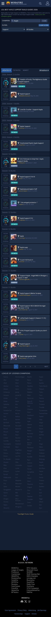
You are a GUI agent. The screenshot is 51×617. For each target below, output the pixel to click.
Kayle (17, 432)
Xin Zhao (42, 468)
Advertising (32, 610)
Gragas (6, 499)
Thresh (41, 401)
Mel (16, 493)
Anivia (6, 398)
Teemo (41, 398)
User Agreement (10, 610)
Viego (41, 444)
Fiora (5, 480)
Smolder (30, 499)
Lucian (17, 471)
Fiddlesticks (7, 477)
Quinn (29, 427)
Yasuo (41, 471)
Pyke (28, 421)
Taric (40, 395)
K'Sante (17, 410)
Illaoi (17, 383)
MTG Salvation (32, 568)
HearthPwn (30, 582)
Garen (6, 493)
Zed (40, 493)
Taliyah (41, 389)
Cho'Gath (7, 447)
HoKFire (29, 592)
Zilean (41, 502)
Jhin (16, 404)
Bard (5, 419)
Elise (5, 468)
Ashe (5, 407)
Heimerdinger (20, 377)
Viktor (41, 447)
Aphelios (6, 404)
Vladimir (42, 450)
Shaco (29, 478)
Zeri (40, 496)
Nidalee (29, 392)
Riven (29, 454)
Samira (29, 463)
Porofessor (15, 572)
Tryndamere (43, 410)
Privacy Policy (22, 610)
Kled (16, 447)
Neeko (29, 389)
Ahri (5, 380)
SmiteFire (14, 580)
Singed (29, 487)
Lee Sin (17, 456)
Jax (16, 398)
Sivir (28, 493)
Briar (5, 435)
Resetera (14, 584)
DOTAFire (14, 582)
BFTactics (14, 592)
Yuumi (41, 484)
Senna (29, 469)
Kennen (17, 438)
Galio (5, 486)
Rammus (30, 434)
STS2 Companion (33, 588)
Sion (28, 490)
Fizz (5, 484)
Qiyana (29, 424)
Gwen (5, 505)
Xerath (41, 465)
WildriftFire (15, 576)
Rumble (29, 457)
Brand (6, 429)
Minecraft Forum (32, 570)
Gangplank (7, 490)
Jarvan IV (18, 395)
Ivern (17, 389)
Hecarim (6, 508)
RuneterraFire (16, 578)
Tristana (42, 404)
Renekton (30, 448)
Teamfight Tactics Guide (26, 514)
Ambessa (7, 392)
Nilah (29, 395)
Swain (41, 377)
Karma (17, 419)
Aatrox (6, 377)
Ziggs (41, 499)
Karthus (18, 423)
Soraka (29, 506)
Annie (5, 401)
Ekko (5, 465)
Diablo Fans (31, 584)
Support (27, 614)
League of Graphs (17, 570)
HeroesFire (15, 590)
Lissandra (18, 465)
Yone (40, 474)
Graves (6, 502)
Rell (28, 440)
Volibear (42, 453)
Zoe (40, 505)
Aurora (6, 413)
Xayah (41, 462)
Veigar (41, 432)
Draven (6, 462)
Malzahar (18, 484)
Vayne (41, 429)
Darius (6, 453)
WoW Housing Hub (33, 574)
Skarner (29, 496)
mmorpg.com (31, 578)
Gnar (5, 496)
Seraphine (30, 472)
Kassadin (18, 426)
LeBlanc (18, 453)
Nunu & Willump (30, 402)
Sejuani (29, 466)
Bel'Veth (6, 423)
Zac (40, 490)
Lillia (16, 462)
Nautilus (30, 386)
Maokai (17, 486)
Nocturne (30, 398)
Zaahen (41, 486)
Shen (29, 481)
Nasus (29, 383)
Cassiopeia (7, 444)
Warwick (42, 456)
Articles (34, 614)
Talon (41, 392)
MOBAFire (15, 568)
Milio (17, 496)
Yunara (41, 480)
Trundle (41, 407)
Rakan (29, 431)
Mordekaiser (19, 504)
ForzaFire (14, 588)
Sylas (41, 380)
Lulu (16, 474)
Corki (5, 450)
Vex (40, 438)
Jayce (17, 401)
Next (46, 367)
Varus (41, 426)
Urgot (41, 423)
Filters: (4, 25)
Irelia (17, 386)
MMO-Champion (32, 576)
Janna (17, 392)
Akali (5, 383)
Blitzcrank (7, 426)
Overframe (30, 586)
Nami (29, 380)
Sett (28, 475)
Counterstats (15, 574)
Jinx (16, 407)
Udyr (40, 419)
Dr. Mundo (7, 459)
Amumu (6, 395)
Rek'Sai (29, 437)
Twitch (41, 416)
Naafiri (29, 377)
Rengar (29, 451)
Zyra (40, 508)
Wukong (41, 459)
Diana (5, 456)
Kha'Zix (17, 441)
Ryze (28, 460)
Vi (39, 441)
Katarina (18, 429)
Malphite (18, 480)
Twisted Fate (43, 413)
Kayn (17, 435)
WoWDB (29, 572)
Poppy (29, 418)
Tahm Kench (43, 386)
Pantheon (30, 415)
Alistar (6, 389)
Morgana (18, 507)
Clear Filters (43, 25)
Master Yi (18, 490)
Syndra (41, 383)
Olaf (28, 406)
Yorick (41, 477)
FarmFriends (15, 586)
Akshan (6, 386)
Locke (17, 468)
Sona (29, 502)
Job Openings (42, 610)
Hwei (17, 380)
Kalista (17, 416)
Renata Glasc (29, 444)
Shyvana (30, 484)
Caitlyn (6, 438)
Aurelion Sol (8, 410)
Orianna (30, 409)
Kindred (18, 444)
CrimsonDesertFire (33, 590)
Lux (16, 477)
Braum (6, 432)
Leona (17, 459)
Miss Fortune (18, 500)
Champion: (6, 21)
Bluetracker (31, 580)
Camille (6, 441)
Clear (44, 21)
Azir (5, 416)
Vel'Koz (41, 435)
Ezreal (6, 474)
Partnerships (18, 614)
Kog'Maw (18, 450)
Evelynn (6, 471)
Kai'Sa (17, 413)
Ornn (29, 412)
